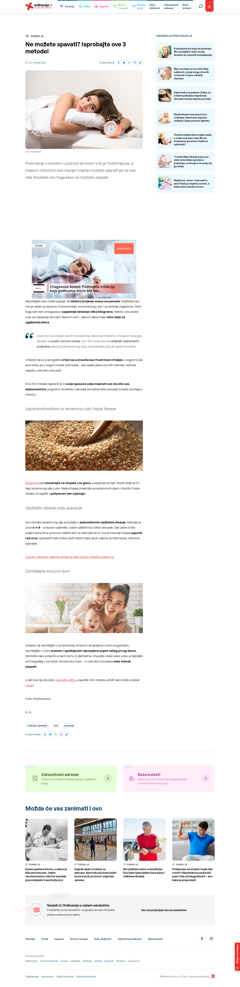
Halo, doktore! (102, 939)
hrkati (29, 685)
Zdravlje (69, 6)
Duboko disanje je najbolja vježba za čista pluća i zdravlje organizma (69, 557)
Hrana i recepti (79, 939)
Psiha (87, 6)
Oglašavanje (32, 976)
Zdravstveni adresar (130, 939)
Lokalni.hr (75, 961)
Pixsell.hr (121, 961)
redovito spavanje (37, 725)
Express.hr (134, 961)
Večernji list (31, 961)
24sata (98, 961)
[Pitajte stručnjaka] (237, 957)
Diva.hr (64, 961)
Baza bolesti (155, 939)
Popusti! (109, 961)
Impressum (47, 976)
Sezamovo (32, 483)
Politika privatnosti (86, 976)
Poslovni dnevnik (49, 961)
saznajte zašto (65, 680)
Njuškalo (87, 961)
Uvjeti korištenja (64, 976)
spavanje (69, 725)
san (56, 725)
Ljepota (104, 6)
